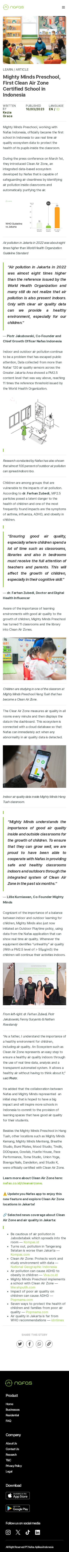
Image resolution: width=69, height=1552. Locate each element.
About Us (11, 1443)
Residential (12, 1415)
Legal (9, 1471)
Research (11, 1454)
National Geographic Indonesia (34, 1267)
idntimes (57, 1320)
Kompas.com (20, 1254)
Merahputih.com (23, 1287)
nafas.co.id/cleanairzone (22, 1183)
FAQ (8, 1421)
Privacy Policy (14, 1466)
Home (9, 1404)
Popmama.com (22, 1300)
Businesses (13, 1409)
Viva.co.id (50, 1275)
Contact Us (12, 1449)
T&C (8, 1460)
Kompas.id (31, 1242)
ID (58, 109)
